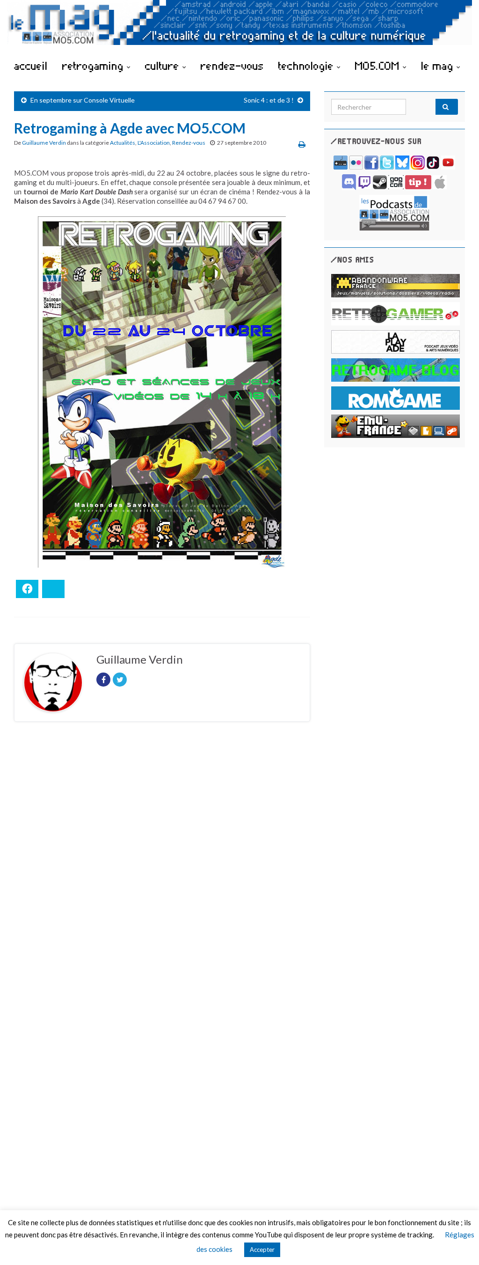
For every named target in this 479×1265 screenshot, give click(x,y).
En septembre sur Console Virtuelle (82, 100)
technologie (307, 65)
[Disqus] (162, 857)
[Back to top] (458, 1244)
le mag (439, 65)
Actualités (122, 142)
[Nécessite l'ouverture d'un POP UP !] (394, 211)
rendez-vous (232, 65)
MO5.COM (379, 65)
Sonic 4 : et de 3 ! (269, 100)
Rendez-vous (188, 142)
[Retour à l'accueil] (239, 27)
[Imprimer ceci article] (301, 144)
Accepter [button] (262, 1249)
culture (163, 65)
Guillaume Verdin (44, 142)
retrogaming (94, 65)
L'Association (154, 142)
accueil (31, 65)
